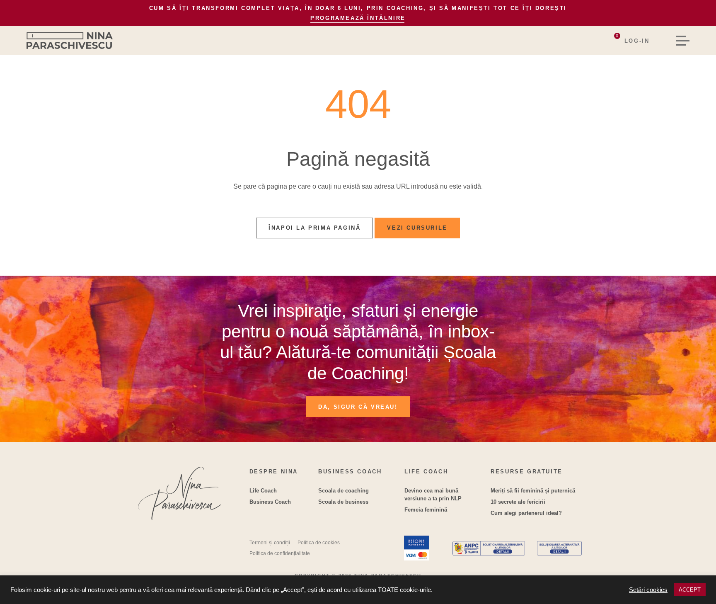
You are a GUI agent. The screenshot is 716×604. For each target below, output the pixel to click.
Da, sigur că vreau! (357, 407)
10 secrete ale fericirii (518, 502)
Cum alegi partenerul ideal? (526, 513)
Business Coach (270, 502)
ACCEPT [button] (690, 590)
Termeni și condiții (269, 543)
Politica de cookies (319, 543)
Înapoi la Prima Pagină (314, 228)
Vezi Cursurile (417, 228)
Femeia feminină (425, 510)
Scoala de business (343, 502)
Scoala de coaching (343, 491)
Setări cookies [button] (648, 590)
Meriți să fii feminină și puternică (533, 491)
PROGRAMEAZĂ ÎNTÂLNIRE (358, 18)
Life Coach (263, 491)
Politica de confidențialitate (279, 553)
